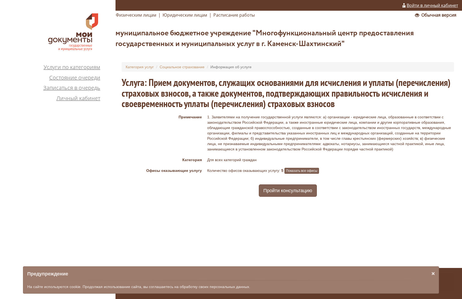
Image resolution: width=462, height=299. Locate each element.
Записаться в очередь (71, 87)
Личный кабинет (78, 98)
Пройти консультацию (287, 190)
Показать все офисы (301, 171)
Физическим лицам (136, 15)
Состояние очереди (74, 77)
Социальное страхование (182, 67)
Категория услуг (140, 67)
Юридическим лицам (185, 15)
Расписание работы (234, 15)
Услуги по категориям (72, 67)
